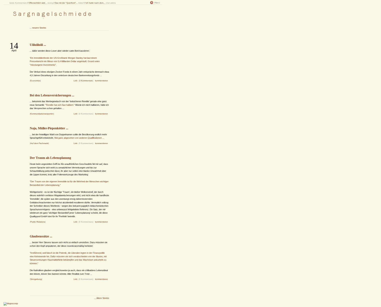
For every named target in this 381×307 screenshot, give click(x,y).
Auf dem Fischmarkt (39, 143)
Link (75, 81)
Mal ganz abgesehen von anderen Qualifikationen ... (79, 138)
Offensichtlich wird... (38, 3)
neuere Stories (39, 28)
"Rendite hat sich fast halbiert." (60, 105)
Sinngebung (36, 279)
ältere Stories (102, 298)
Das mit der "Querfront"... (66, 3)
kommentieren (101, 81)
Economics (35, 81)
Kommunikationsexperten (42, 114)
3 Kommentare (86, 81)
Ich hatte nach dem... (95, 3)
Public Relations (37, 222)
